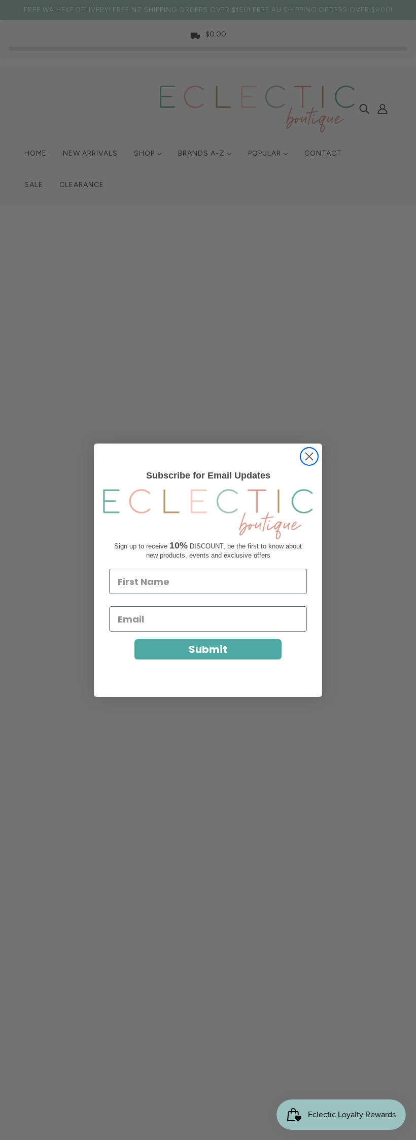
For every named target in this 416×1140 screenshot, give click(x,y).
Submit (208, 649)
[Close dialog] (309, 456)
